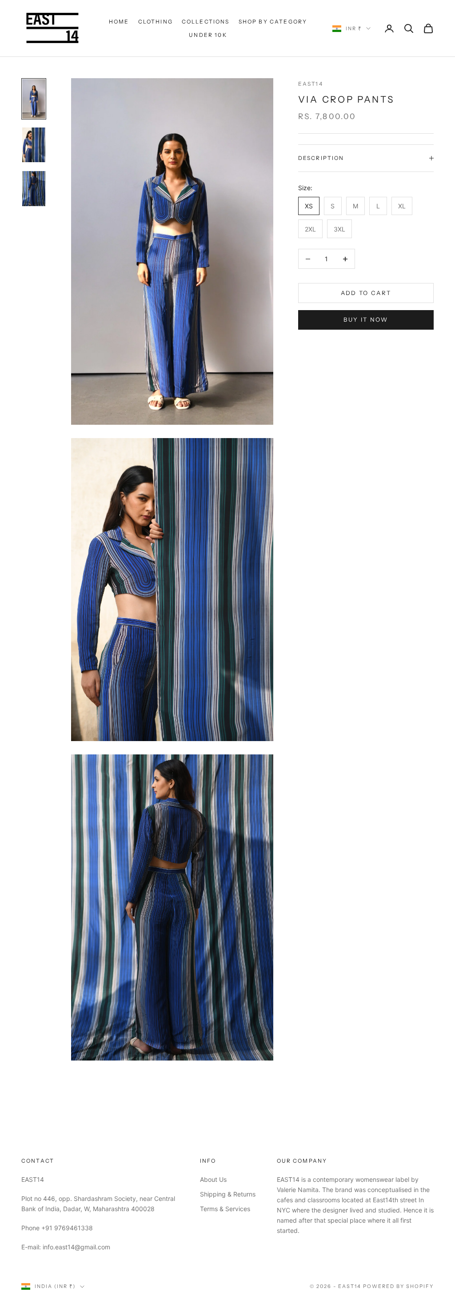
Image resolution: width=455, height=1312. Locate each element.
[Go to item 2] (33, 145)
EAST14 (310, 83)
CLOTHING (155, 21)
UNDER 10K (208, 35)
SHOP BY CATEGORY (273, 21)
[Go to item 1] (33, 99)
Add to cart (366, 292)
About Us (213, 1179)
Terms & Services (225, 1208)
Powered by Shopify (398, 1286)
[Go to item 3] (33, 188)
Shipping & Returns (227, 1194)
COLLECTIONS (206, 21)
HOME (119, 21)
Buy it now (365, 319)
